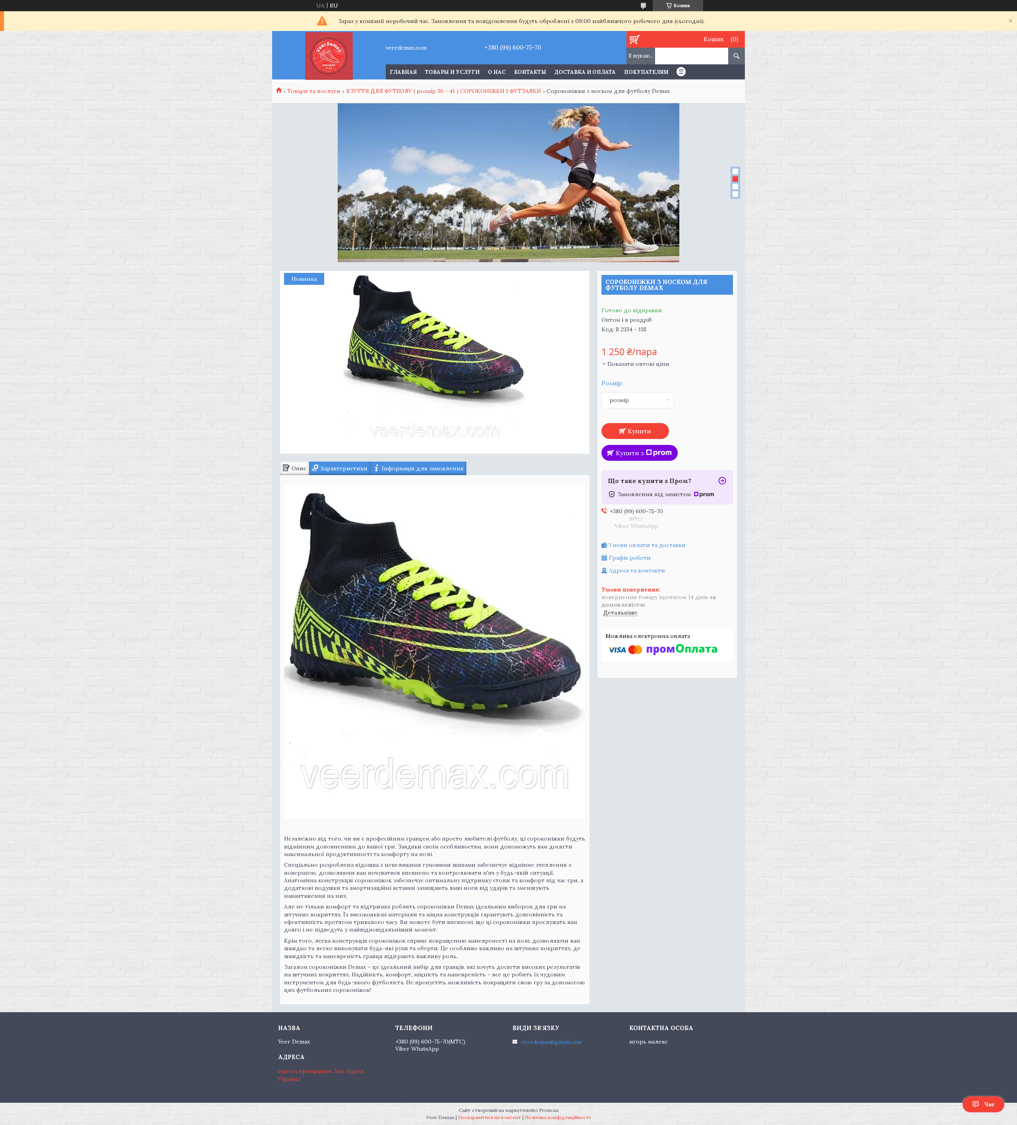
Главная (403, 72)
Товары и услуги (452, 72)
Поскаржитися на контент (489, 1117)
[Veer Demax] (329, 55)
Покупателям (646, 72)
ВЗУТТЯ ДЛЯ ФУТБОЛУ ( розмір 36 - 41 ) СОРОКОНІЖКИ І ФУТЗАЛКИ (443, 91)
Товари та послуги (313, 91)
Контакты (530, 72)
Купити (639, 431)
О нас (497, 72)
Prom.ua (549, 1110)
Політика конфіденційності (558, 1117)
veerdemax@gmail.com (551, 1042)
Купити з (630, 453)
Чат (989, 1104)
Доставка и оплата (585, 72)
